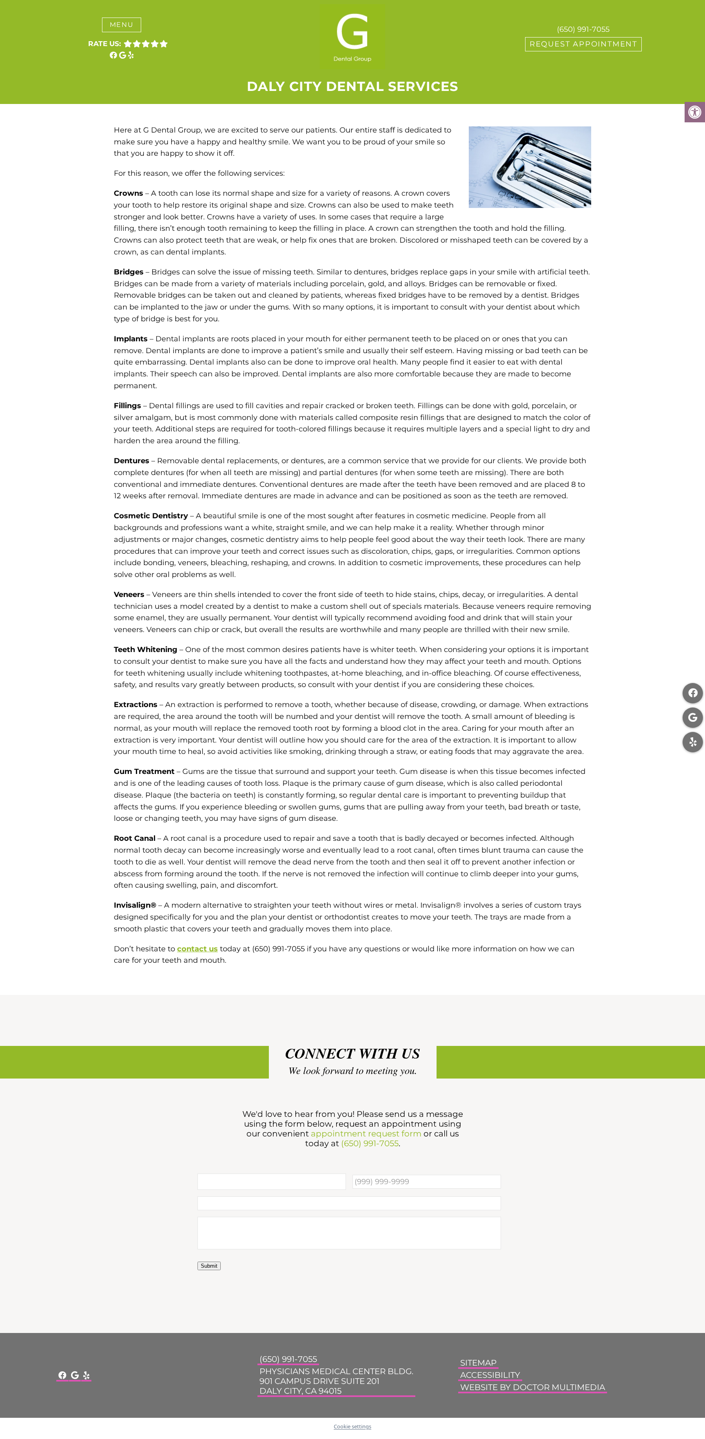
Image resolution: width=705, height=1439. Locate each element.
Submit (209, 1266)
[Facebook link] (114, 55)
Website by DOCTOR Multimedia (532, 1387)
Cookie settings (352, 1426)
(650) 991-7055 (583, 29)
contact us (197, 948)
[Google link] (123, 55)
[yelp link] (131, 55)
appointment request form (366, 1133)
